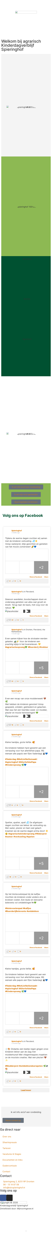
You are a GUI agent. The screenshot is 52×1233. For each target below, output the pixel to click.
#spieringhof (11, 762)
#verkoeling (20, 836)
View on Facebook (36, 577)
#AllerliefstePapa (27, 762)
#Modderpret (11, 1066)
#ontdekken (33, 911)
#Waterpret (41, 833)
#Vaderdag (10, 759)
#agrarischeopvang (15, 647)
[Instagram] (9, 1198)
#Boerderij (33, 647)
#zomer (9, 836)
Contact (6, 1171)
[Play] (26, 611)
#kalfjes (27, 908)
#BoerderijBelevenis (15, 911)
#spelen (30, 836)
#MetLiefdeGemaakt (27, 759)
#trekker (43, 647)
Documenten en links (12, 1160)
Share (46, 577)
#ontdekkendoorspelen (31, 1066)
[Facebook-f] (3, 1198)
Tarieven (7, 1148)
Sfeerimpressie (10, 1142)
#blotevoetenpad (13, 908)
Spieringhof (16, 530)
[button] (26, 1231)
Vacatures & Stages (12, 1154)
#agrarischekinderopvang (21, 833)
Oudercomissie (10, 1165)
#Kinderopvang (13, 765)
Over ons (7, 1136)
